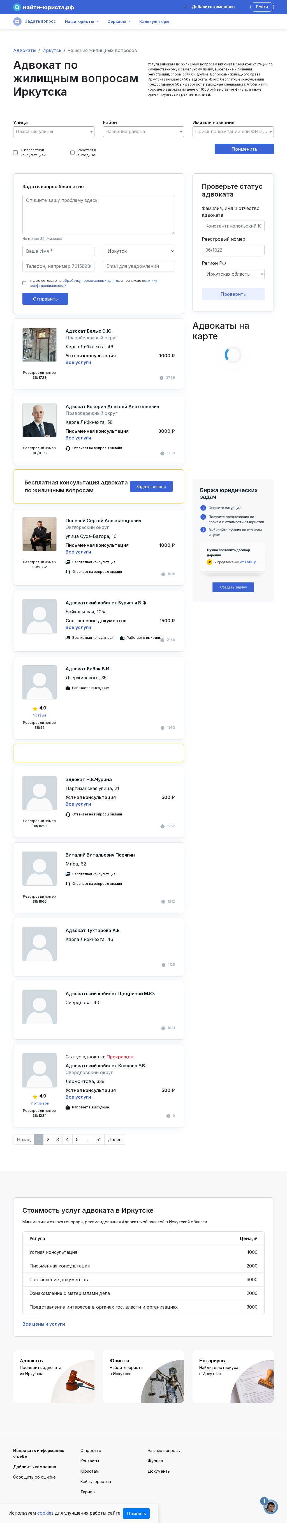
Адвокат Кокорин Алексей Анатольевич (112, 406)
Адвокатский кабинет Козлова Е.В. (106, 1065)
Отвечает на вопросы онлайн (97, 448)
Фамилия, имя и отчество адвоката (231, 211)
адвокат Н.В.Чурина (89, 779)
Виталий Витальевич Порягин (100, 855)
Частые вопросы (164, 1450)
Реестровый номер (223, 239)
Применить (244, 149)
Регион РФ (214, 263)
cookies (45, 1513)
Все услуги (78, 362)
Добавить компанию (213, 6)
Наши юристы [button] (79, 21)
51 (98, 1139)
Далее (115, 1139)
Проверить (233, 294)
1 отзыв (39, 715)
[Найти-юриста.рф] (43, 7)
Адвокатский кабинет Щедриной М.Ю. (110, 993)
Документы (159, 1471)
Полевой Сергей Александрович (103, 520)
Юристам (89, 1471)
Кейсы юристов (95, 1481)
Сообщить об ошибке (34, 1477)
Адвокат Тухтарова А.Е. (93, 930)
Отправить (45, 299)
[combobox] (53, 131)
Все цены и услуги (43, 1324)
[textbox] (53, 131)
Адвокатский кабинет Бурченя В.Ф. (106, 603)
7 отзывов (40, 1103)
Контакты (89, 1460)
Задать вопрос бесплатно (53, 186)
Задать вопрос (40, 21)
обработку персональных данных (91, 280)
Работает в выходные (87, 152)
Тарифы (87, 1491)
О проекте (90, 1450)
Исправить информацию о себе (38, 1453)
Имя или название (214, 122)
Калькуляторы (154, 21)
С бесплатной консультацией (33, 152)
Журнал (155, 1460)
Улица (20, 122)
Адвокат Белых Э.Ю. (89, 331)
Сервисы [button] (116, 21)
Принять (136, 1513)
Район (110, 122)
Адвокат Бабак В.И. (88, 668)
